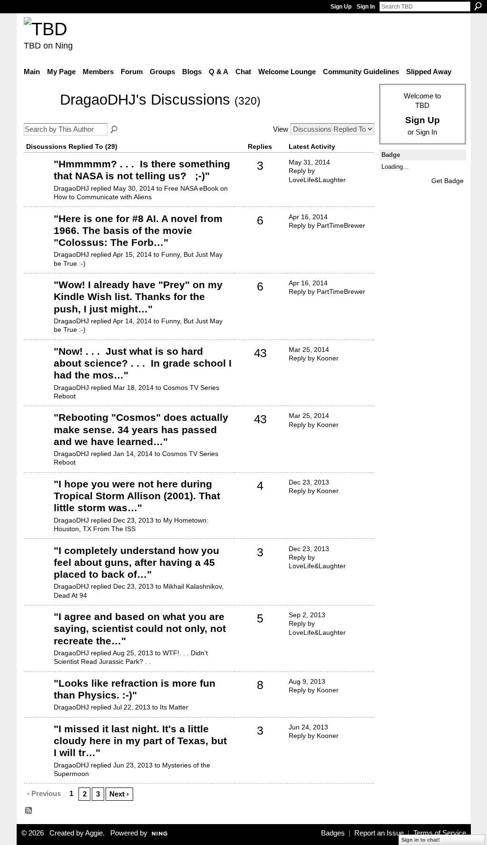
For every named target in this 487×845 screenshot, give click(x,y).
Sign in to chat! (420, 840)
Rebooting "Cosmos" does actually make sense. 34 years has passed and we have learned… (141, 429)
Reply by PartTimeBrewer (327, 225)
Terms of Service (439, 833)
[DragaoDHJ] (39, 113)
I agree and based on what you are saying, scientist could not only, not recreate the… (140, 628)
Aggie (94, 833)
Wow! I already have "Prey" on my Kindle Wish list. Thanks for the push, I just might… (138, 296)
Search (478, 6)
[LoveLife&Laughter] (37, 697)
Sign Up (341, 6)
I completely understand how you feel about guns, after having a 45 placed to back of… (136, 562)
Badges (333, 833)
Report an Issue (379, 833)
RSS (29, 810)
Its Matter (174, 707)
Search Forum (114, 130)
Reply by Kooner (314, 358)
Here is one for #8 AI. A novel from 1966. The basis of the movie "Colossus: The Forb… (138, 230)
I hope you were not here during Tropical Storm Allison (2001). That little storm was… (137, 495)
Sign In (366, 6)
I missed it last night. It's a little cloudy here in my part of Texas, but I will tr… (140, 740)
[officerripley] (37, 178)
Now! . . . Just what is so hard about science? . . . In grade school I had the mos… (143, 363)
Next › (119, 794)
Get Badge (447, 181)
